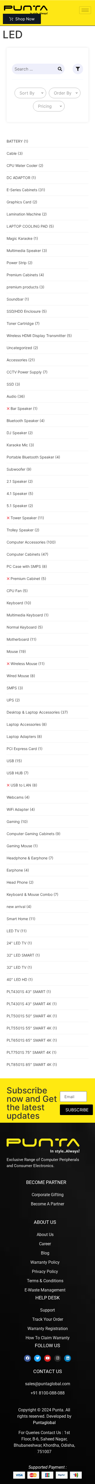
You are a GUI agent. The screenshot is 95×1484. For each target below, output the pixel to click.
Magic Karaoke (22, 238)
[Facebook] (27, 1358)
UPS (13, 700)
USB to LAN (24, 785)
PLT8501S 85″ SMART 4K (32, 1064)
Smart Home (21, 918)
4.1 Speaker (20, 493)
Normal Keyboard (25, 627)
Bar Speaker (24, 408)
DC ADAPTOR (21, 177)
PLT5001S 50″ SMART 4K (32, 1016)
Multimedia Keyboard (28, 615)
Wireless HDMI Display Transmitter (39, 335)
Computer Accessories (31, 542)
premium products (25, 287)
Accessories (21, 360)
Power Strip (19, 262)
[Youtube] (47, 1358)
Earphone (18, 870)
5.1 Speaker (20, 505)
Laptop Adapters (24, 736)
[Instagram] (57, 1358)
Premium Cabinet (28, 578)
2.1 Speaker (20, 481)
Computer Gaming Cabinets (33, 833)
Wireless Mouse (28, 663)
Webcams (18, 797)
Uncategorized (22, 347)
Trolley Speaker (23, 530)
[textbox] (26, 93)
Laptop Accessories (27, 724)
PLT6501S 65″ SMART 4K (32, 1040)
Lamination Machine (27, 214)
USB (14, 761)
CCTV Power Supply (27, 372)
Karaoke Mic (20, 445)
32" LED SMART (23, 955)
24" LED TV (19, 943)
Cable (15, 153)
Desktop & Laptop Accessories (37, 712)
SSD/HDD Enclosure (27, 311)
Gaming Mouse (22, 846)
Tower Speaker (27, 518)
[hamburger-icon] (85, 10)
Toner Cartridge (23, 323)
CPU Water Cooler (25, 165)
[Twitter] (37, 1358)
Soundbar (18, 299)
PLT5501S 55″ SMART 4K (32, 1028)
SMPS (15, 688)
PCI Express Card (24, 748)
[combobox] (30, 93)
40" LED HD (20, 979)
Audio (16, 396)
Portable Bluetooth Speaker (33, 457)
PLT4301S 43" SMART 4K (32, 1003)
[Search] (60, 69)
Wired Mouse (21, 675)
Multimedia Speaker (27, 250)
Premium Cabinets (25, 275)
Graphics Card (22, 202)
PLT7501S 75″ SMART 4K (31, 1052)
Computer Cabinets (27, 554)
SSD (13, 384)
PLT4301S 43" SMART (29, 991)
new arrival (19, 906)
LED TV (17, 931)
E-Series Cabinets (26, 190)
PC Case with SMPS (27, 566)
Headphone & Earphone (30, 858)
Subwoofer (19, 469)
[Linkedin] (67, 1358)
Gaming (17, 821)
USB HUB (17, 773)
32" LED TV (19, 967)
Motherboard (21, 639)
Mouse (16, 651)
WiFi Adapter (21, 809)
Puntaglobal (44, 1422)
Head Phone (20, 882)
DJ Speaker (20, 432)
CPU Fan (17, 590)
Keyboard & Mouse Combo (32, 894)
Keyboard (19, 603)
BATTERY (17, 141)
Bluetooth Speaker (26, 420)
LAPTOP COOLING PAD (30, 226)
